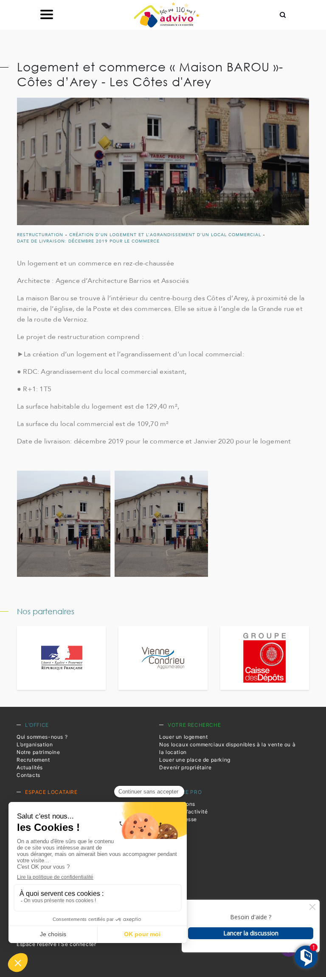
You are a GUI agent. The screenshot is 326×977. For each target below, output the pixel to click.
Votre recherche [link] (194, 725)
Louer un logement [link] (183, 737)
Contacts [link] (28, 775)
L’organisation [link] (35, 744)
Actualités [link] (30, 767)
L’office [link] (37, 725)
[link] (166, 15)
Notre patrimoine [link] (38, 752)
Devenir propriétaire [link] (185, 767)
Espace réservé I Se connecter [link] (56, 944)
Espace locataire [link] (51, 792)
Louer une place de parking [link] (194, 760)
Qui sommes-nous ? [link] (42, 737)
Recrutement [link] (33, 760)
